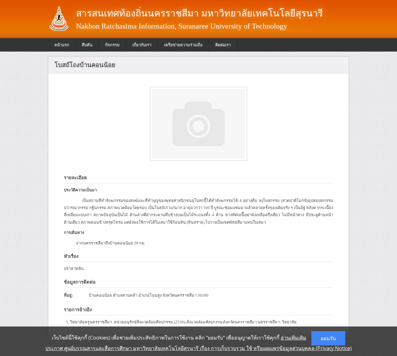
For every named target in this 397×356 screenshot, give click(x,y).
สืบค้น (87, 45)
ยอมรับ (328, 338)
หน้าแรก (61, 45)
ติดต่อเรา (223, 45)
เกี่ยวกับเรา (141, 45)
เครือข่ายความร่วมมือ (183, 45)
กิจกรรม (112, 45)
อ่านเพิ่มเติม (293, 337)
